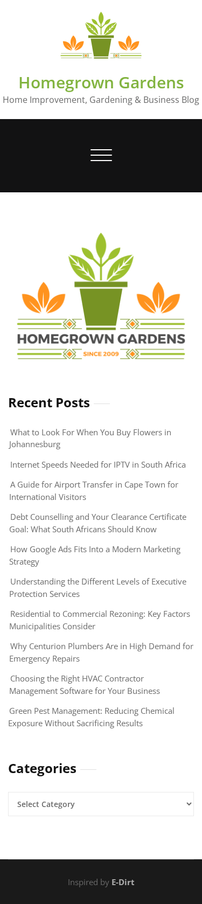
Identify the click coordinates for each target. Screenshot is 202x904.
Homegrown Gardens (101, 82)
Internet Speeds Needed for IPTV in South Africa (98, 464)
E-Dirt (123, 882)
